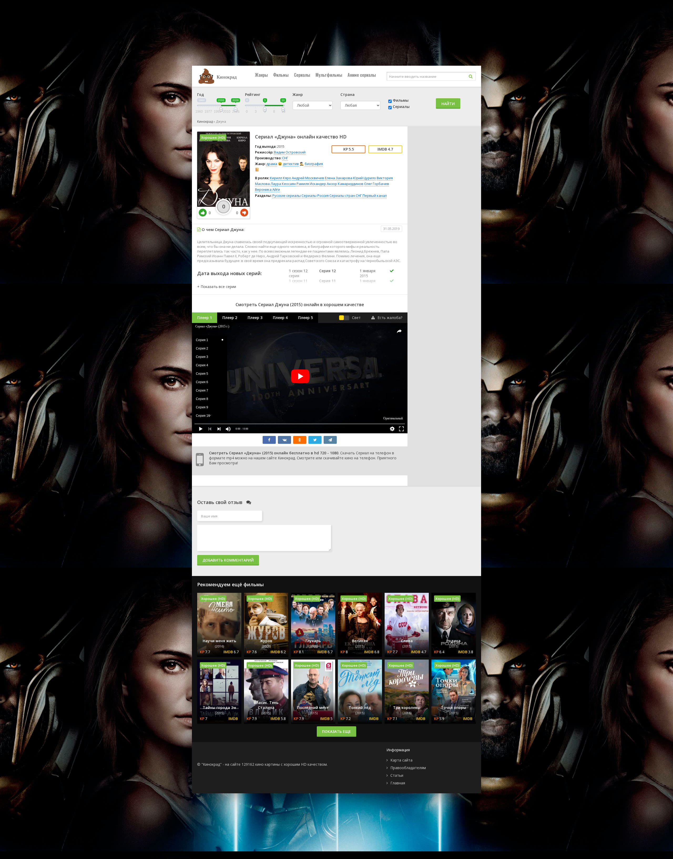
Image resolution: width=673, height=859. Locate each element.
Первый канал (375, 195)
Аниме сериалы (362, 75)
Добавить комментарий (228, 560)
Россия (323, 195)
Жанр (298, 94)
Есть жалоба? (390, 317)
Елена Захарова (338, 178)
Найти (448, 103)
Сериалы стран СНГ (345, 195)
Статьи (396, 775)
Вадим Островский (289, 152)
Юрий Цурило (364, 178)
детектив (291, 163)
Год (200, 94)
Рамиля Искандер (311, 183)
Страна (347, 94)
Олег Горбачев (376, 183)
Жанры (261, 75)
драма (271, 163)
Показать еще (336, 731)
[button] (216, 286)
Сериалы (302, 75)
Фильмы (281, 75)
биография (314, 163)
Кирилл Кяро (280, 178)
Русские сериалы (286, 195)
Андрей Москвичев (308, 178)
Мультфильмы (328, 75)
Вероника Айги (267, 189)
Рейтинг (252, 94)
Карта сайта (401, 760)
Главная (397, 782)
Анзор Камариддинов (345, 183)
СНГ (285, 158)
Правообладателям (408, 767)
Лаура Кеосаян (283, 183)
